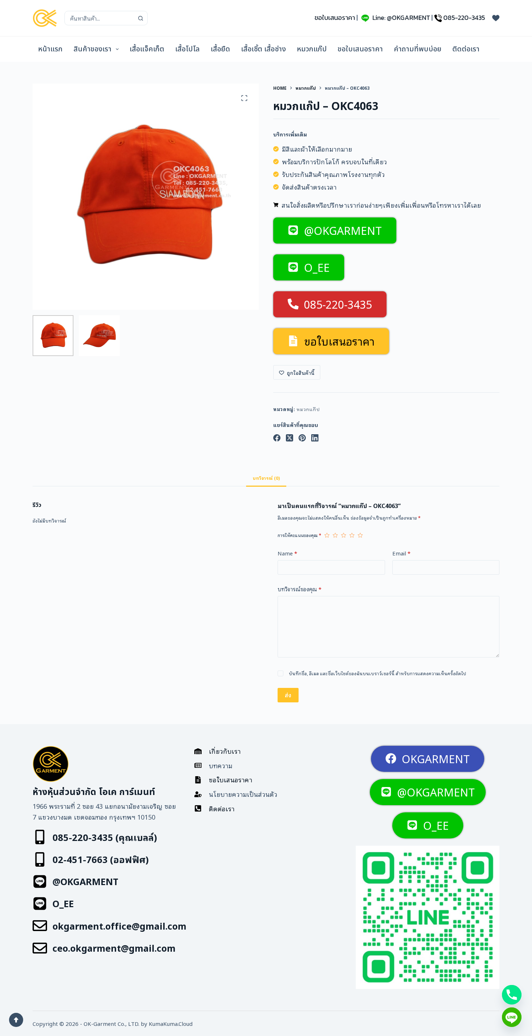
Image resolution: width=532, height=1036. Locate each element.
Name (287, 553)
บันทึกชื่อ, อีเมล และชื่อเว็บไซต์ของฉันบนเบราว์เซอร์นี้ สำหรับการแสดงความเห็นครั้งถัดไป (377, 673)
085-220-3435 (464, 17)
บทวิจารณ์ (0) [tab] (266, 477)
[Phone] (512, 995)
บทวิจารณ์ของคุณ (299, 588)
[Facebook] (276, 437)
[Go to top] (16, 1020)
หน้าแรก (50, 49)
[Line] (512, 1017)
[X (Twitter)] (289, 437)
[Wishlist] (495, 18)
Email (401, 553)
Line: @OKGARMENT (401, 17)
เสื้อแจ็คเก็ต (147, 49)
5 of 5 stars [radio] (360, 535)
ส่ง (288, 694)
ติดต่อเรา (466, 49)
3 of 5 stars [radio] (343, 535)
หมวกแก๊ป (312, 49)
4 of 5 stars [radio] (352, 535)
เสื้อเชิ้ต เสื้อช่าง (263, 49)
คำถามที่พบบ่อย (418, 49)
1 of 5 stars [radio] (327, 535)
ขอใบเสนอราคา (334, 17)
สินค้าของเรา (92, 49)
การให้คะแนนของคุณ (299, 535)
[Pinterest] (302, 437)
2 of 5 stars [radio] (335, 535)
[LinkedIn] (314, 437)
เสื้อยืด (220, 49)
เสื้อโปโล (187, 49)
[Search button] (140, 18)
